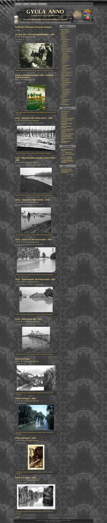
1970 (58, 19)
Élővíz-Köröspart (22, 359)
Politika (63, 77)
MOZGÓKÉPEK (64, 104)
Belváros (64, 61)
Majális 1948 (64, 121)
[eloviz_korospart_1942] (36, 496)
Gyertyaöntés (64, 44)
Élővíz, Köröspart (23, 392)
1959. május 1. (64, 114)
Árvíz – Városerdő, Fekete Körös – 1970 (32, 200)
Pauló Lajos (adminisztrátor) (33, 120)
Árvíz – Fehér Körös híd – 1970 (28, 319)
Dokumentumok (64, 39)
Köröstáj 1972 (68, 152)
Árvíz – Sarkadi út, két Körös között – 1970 (33, 239)
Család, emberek (23, 70)
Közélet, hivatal (64, 78)
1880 (29, 19)
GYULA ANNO (45, 12)
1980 (62, 19)
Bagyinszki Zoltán (31, 36)
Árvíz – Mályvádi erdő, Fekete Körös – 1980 (33, 118)
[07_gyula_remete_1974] (36, 299)
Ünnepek (63, 36)
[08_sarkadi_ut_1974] (36, 259)
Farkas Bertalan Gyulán (66, 119)
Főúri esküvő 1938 (66, 82)
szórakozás (64, 55)
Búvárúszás (65, 101)
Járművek (63, 37)
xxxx (49, 392)
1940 (49, 19)
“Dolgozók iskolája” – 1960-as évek (66, 157)
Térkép (62, 34)
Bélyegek (64, 41)
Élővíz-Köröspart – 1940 (25, 438)
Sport (62, 97)
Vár (63, 63)
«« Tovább (17, 30)
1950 (52, 19)
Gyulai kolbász (65, 90)
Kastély (64, 67)
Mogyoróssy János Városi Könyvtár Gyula (67, 171)
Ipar (63, 87)
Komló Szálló (65, 65)
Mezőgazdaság (65, 89)
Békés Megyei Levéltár (66, 169)
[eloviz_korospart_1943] (36, 457)
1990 (65, 19)
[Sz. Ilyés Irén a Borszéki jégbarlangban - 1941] (36, 55)
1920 (42, 19)
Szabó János (64, 116)
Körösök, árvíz (23, 153)
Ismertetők (63, 96)
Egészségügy (64, 84)
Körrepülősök (65, 99)
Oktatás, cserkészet (65, 75)
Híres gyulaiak (23, 112)
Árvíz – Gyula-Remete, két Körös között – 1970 (35, 279)
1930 (45, 19)
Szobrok (64, 43)
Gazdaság (63, 85)
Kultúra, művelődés (65, 49)
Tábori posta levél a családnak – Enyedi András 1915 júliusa (67, 161)
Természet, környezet (31, 70)
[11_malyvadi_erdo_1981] (36, 138)
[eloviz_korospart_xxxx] (36, 377)
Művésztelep (65, 58)
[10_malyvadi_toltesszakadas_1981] (36, 180)
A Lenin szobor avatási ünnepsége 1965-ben (66, 136)
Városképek (42, 112)
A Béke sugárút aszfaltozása (67, 133)
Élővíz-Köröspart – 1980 (25, 398)
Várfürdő (37, 112)
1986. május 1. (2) (65, 111)
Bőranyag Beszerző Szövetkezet (65, 142)
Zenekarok (64, 53)
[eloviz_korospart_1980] (36, 417)
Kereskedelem (65, 92)
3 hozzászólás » (47, 153)
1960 (55, 19)
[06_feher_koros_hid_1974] (36, 339)
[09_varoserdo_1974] (36, 220)
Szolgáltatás (65, 94)
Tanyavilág (63, 46)
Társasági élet (64, 80)
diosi (62, 149)
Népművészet (65, 56)
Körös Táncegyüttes (66, 51)
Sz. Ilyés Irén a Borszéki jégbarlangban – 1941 (35, 34)
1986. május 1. (64, 113)
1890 (32, 19)
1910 (39, 19)
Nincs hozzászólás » (49, 70)
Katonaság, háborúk (65, 48)
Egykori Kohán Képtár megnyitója (66, 127)
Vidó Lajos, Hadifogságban (67, 129)
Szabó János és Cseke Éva (67, 118)
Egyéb (62, 102)
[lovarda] (36, 97)
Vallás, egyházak (65, 31)
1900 (36, 19)
